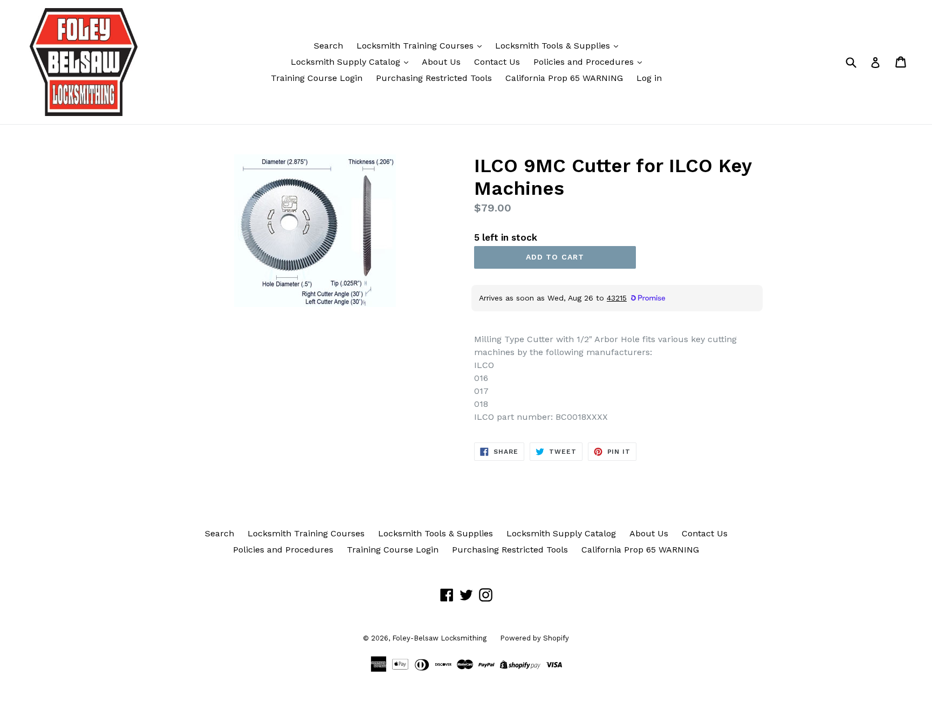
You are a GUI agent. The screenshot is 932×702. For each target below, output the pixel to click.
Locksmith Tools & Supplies (554, 45)
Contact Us (497, 62)
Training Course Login (316, 78)
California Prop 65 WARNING (564, 78)
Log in (649, 78)
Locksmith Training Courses (416, 45)
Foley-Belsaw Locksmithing (439, 638)
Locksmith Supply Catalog (347, 62)
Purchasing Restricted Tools (434, 78)
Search (328, 45)
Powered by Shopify (534, 638)
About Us (441, 62)
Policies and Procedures (584, 62)
